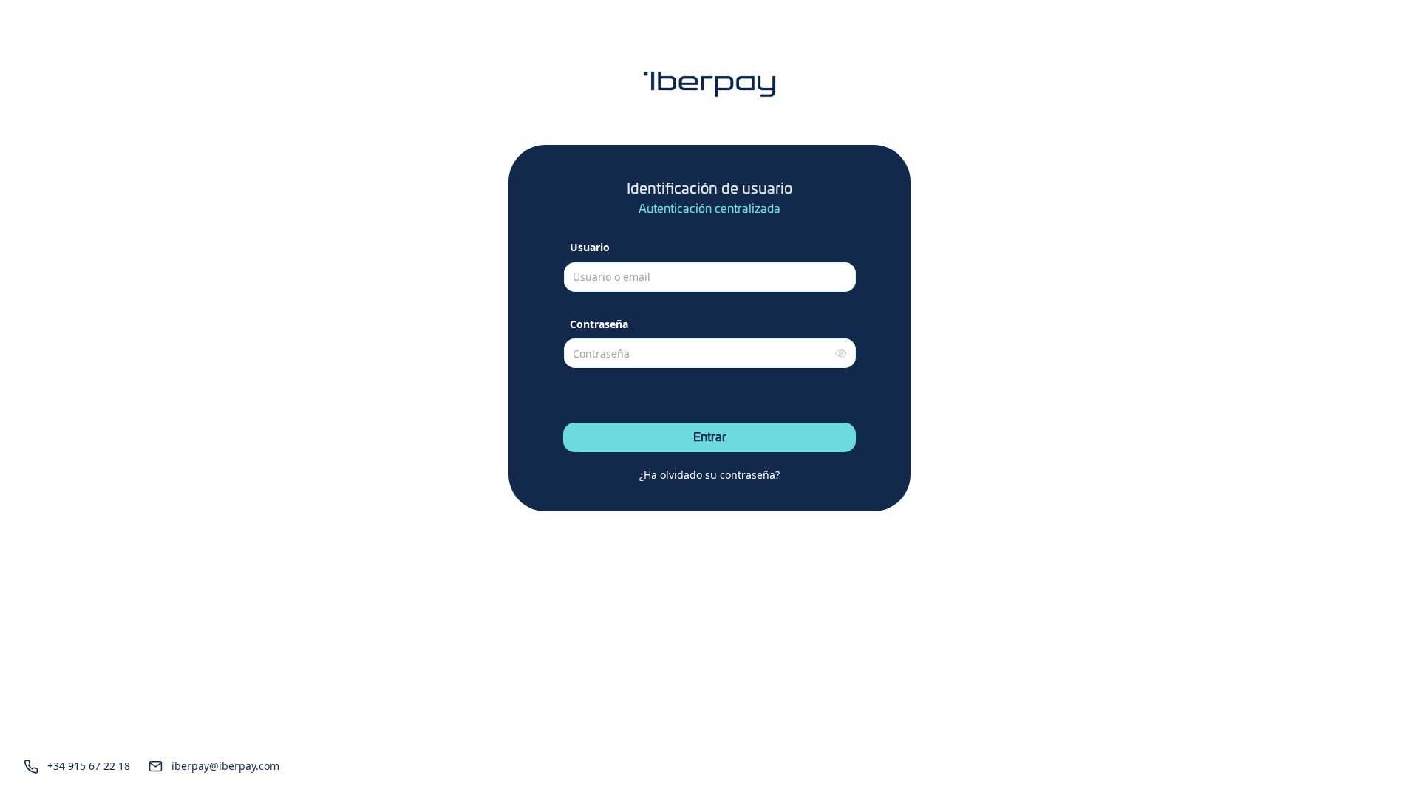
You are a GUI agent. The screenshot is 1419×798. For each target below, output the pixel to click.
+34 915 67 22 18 (88, 766)
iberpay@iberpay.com (225, 766)
